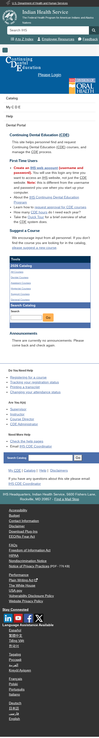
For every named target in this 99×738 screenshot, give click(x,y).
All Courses (17, 272)
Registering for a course (28, 377)
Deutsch (15, 703)
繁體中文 (15, 635)
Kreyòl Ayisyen (20, 670)
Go (48, 317)
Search (15, 311)
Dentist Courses (19, 277)
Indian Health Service (45, 11)
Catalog (12, 98)
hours (39, 212)
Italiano (14, 694)
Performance (19, 575)
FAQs (13, 545)
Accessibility (18, 510)
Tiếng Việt (16, 641)
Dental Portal (16, 125)
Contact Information (24, 521)
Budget (14, 515)
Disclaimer (17, 526)
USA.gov (15, 590)
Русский (15, 660)
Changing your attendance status (35, 392)
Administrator (24, 424)
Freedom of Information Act (29, 550)
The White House (22, 585)
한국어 (14, 646)
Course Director (22, 419)
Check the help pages (26, 441)
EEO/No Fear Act (22, 536)
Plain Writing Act (21, 580)
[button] (94, 30)
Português (17, 689)
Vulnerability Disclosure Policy (31, 596)
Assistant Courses (21, 283)
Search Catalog (16, 457)
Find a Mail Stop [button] (66, 499)
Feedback (90, 39)
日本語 (14, 708)
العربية (13, 665)
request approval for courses (60, 207)
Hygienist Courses (21, 288)
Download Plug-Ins (23, 531)
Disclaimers (59, 470)
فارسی (14, 713)
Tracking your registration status (34, 382)
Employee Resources (58, 39)
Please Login (49, 74)
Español (15, 630)
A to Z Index (24, 39)
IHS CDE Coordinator (35, 446)
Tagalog (15, 654)
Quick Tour (36, 217)
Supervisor (18, 409)
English (14, 719)
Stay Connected (15, 609)
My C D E (13, 107)
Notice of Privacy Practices (29, 566)
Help (9, 116)
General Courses (20, 299)
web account (44, 168)
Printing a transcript (25, 387)
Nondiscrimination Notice (28, 561)
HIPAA (14, 555)
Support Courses (20, 294)
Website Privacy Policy (26, 601)
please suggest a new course (34, 248)
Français (15, 679)
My (14, 470)
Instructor (17, 414)
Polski (13, 684)
